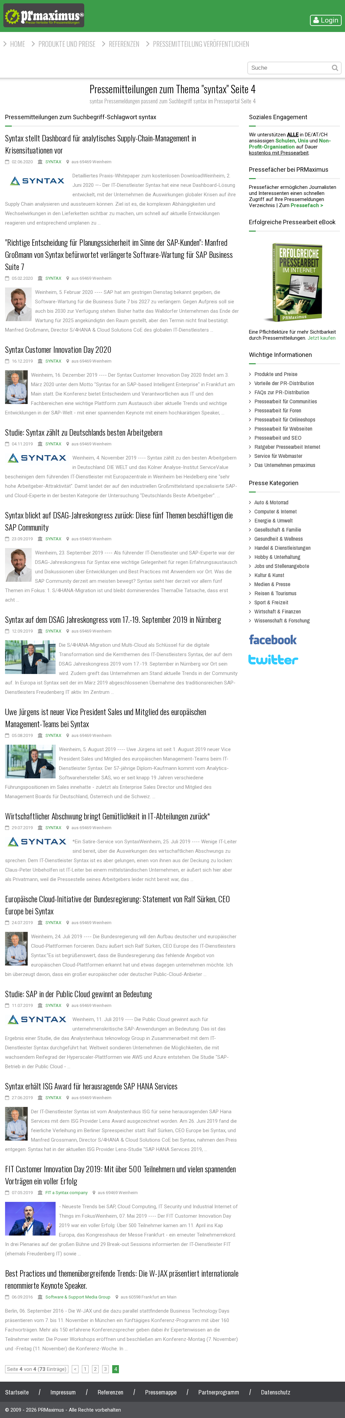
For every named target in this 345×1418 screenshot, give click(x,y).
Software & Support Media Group (78, 1296)
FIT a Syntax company (66, 1192)
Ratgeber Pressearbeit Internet (287, 446)
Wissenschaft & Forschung (282, 620)
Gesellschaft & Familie (277, 529)
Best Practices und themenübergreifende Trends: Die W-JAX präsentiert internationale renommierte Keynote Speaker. (122, 1279)
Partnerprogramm (218, 1392)
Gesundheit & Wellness (278, 538)
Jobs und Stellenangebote (281, 566)
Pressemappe (161, 1392)
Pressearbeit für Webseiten (283, 428)
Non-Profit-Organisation (290, 144)
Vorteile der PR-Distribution (284, 383)
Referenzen (124, 44)
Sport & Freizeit (271, 602)
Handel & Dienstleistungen (282, 547)
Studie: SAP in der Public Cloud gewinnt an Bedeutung (78, 993)
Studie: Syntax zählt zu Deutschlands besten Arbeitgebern (83, 432)
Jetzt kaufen (322, 338)
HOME (17, 44)
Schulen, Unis (292, 141)
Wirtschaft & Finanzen (277, 611)
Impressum (63, 1392)
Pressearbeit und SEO (278, 437)
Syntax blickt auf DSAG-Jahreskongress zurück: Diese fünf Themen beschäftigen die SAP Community (119, 521)
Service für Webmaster (278, 456)
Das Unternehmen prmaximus (284, 465)
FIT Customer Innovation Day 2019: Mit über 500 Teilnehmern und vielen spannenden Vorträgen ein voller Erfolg (120, 1174)
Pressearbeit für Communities (285, 401)
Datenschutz (275, 1392)
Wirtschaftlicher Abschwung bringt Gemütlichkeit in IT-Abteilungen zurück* (107, 816)
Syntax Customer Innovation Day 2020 (58, 349)
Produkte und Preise (66, 44)
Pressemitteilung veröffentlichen (201, 44)
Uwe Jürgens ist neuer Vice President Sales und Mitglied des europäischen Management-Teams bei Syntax (105, 717)
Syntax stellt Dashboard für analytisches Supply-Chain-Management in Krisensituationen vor (100, 144)
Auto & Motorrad (271, 502)
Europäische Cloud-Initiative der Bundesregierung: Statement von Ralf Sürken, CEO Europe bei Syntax (117, 904)
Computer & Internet (275, 511)
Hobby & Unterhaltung (277, 557)
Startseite (17, 1392)
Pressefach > (307, 205)
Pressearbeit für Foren (277, 410)
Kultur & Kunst (269, 575)
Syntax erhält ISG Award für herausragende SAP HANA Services (91, 1086)
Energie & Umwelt (273, 520)
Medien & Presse (272, 584)
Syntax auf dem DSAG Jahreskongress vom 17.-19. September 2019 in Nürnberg (113, 619)
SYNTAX (53, 161)
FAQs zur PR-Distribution (281, 392)
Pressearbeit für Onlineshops (284, 419)
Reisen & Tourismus (275, 593)
